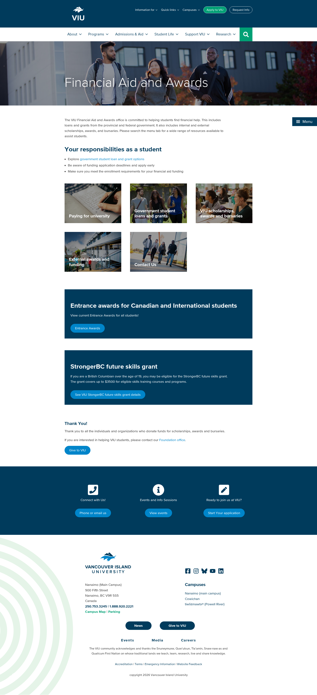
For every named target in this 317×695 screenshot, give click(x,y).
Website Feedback (189, 664)
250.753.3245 (96, 606)
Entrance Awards (87, 328)
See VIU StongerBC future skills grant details (108, 394)
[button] (304, 121)
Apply (215, 9)
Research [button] (224, 34)
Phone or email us (93, 513)
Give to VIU (77, 450)
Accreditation (124, 664)
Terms (139, 664)
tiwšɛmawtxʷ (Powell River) (205, 604)
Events (127, 640)
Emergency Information (160, 664)
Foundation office (172, 440)
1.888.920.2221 (121, 606)
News (138, 625)
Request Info (241, 9)
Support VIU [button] (195, 34)
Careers (188, 640)
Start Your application (224, 513)
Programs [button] (96, 34)
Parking (114, 612)
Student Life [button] (164, 34)
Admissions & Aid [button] (129, 34)
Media (157, 640)
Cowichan (192, 599)
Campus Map (95, 612)
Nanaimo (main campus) (203, 593)
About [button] (72, 34)
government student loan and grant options (112, 159)
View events (158, 513)
